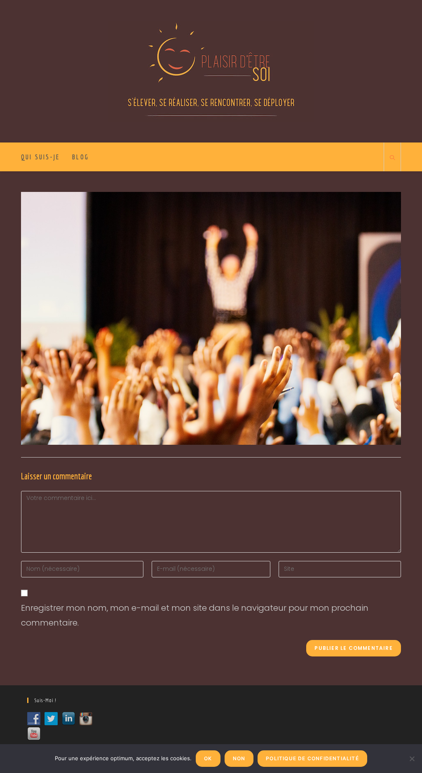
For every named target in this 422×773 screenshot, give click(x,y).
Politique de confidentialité (312, 758)
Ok (208, 758)
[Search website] (392, 158)
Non (239, 758)
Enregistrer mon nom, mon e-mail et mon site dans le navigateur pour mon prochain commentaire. (194, 615)
